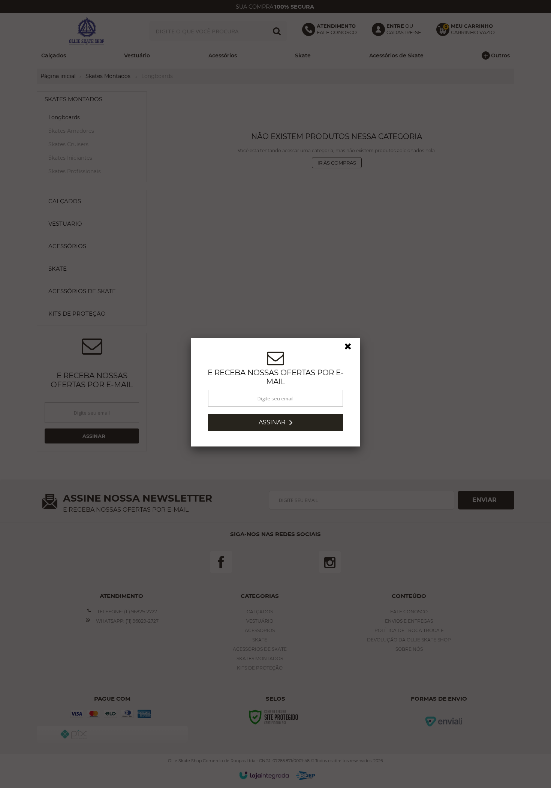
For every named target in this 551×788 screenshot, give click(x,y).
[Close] (351, 350)
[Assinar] (275, 424)
